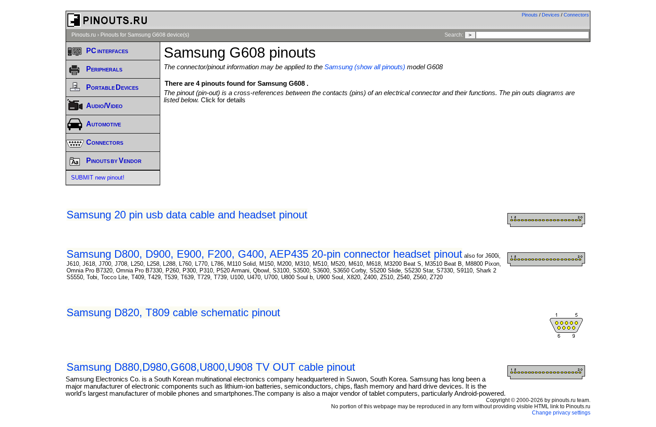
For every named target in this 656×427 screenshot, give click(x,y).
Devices (551, 14)
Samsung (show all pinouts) (364, 67)
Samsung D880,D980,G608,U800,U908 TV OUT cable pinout (210, 367)
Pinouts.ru (83, 35)
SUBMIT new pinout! (98, 177)
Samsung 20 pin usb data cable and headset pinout (186, 215)
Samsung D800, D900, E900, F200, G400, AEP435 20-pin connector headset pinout (264, 254)
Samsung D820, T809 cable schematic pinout (173, 312)
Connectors (576, 14)
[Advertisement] (377, 128)
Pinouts (530, 14)
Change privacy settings (561, 413)
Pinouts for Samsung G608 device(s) (144, 35)
